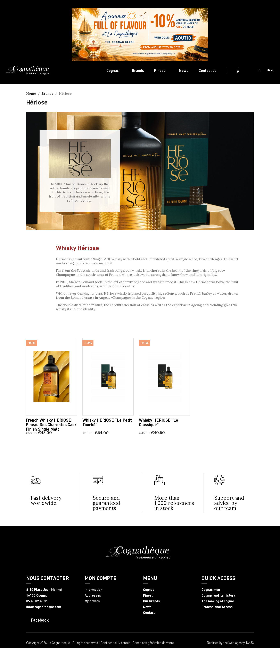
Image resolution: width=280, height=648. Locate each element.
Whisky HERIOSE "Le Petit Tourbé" (107, 422)
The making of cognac (217, 601)
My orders (92, 601)
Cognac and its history (218, 595)
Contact (149, 613)
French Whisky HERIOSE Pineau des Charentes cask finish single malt (51, 424)
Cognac (148, 590)
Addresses (93, 595)
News (147, 607)
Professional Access (217, 607)
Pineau (148, 595)
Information (93, 590)
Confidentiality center (115, 642)
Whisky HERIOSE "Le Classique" (158, 422)
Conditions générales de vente (153, 642)
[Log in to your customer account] (247, 70)
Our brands (151, 601)
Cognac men (210, 590)
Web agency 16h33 (241, 642)
